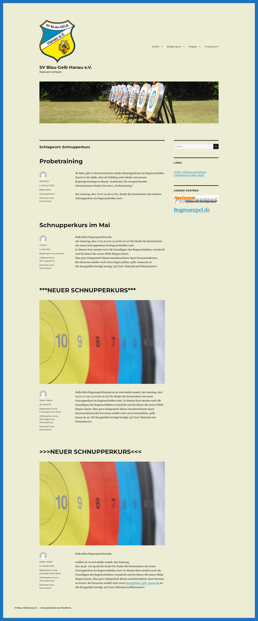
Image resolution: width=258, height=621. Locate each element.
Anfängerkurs (46, 416)
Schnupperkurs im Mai (74, 225)
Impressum (212, 46)
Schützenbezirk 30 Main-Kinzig (189, 175)
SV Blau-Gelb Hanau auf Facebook (190, 172)
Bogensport (174, 46)
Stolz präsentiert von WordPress (55, 608)
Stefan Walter (46, 400)
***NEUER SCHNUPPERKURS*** (87, 290)
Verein (155, 46)
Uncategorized (46, 412)
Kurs (56, 416)
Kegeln (193, 46)
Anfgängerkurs (46, 257)
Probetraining (61, 161)
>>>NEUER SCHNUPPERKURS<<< (90, 451)
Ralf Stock (44, 181)
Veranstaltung (46, 422)
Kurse (54, 253)
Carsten (43, 245)
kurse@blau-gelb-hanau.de (142, 583)
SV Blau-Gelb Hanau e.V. (65, 67)
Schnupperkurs (46, 194)
